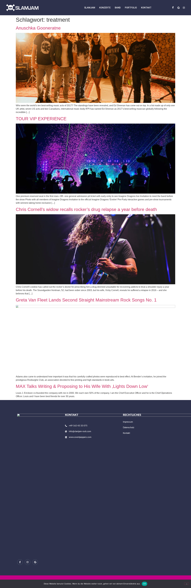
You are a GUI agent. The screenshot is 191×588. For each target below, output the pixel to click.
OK (144, 584)
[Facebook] (173, 7)
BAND (118, 7)
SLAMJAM (89, 7)
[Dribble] (178, 7)
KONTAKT (146, 7)
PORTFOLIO (131, 7)
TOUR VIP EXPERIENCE (41, 118)
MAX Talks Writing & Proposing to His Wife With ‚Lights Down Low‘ (82, 386)
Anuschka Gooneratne (38, 28)
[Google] (35, 562)
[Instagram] (184, 7)
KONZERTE (105, 7)
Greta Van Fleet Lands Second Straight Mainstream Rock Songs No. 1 (86, 299)
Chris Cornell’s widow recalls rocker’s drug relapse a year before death (86, 209)
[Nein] (186, 583)
